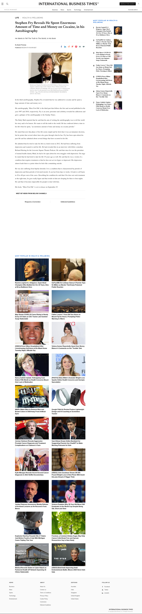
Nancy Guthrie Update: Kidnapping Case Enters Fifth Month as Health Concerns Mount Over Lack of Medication (31, 380)
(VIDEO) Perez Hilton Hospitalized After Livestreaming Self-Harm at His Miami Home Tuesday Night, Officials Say (31, 348)
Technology (77, 10)
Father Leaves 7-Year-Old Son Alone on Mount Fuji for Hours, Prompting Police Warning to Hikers (66, 317)
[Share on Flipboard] (72, 46)
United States (75, 599)
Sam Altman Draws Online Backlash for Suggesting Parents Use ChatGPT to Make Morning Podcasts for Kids (67, 443)
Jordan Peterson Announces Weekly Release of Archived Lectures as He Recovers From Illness (31, 506)
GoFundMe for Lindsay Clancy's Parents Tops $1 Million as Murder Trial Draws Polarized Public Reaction (68, 285)
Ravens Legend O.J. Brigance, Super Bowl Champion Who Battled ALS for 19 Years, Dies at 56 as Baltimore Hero (32, 285)
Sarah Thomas (21, 45)
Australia (73, 586)
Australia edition (133, 10)
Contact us (43, 589)
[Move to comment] (83, 46)
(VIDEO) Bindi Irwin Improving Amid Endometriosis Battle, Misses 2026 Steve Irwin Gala (68, 570)
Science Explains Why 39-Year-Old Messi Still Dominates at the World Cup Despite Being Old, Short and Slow (68, 506)
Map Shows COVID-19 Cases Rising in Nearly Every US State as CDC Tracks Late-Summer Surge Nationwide (31, 317)
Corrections (43, 602)
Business (55, 10)
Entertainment (88, 10)
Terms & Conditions (45, 592)
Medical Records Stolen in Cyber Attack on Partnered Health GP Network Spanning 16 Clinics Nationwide (30, 570)
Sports (69, 10)
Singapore (74, 592)
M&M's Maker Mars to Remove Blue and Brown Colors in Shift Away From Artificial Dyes (30, 412)
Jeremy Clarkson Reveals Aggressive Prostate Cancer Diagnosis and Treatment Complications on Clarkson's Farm (30, 443)
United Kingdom (75, 595)
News (62, 10)
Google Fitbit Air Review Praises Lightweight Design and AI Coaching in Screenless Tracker (68, 412)
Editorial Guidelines (68, 202)
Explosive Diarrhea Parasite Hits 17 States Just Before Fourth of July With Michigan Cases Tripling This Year (30, 538)
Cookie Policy (44, 599)
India (72, 589)
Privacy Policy (44, 595)
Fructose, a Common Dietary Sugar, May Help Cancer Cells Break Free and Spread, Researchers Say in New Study (68, 538)
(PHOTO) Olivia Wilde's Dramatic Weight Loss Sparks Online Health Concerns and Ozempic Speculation (68, 380)
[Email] (80, 46)
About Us (42, 586)
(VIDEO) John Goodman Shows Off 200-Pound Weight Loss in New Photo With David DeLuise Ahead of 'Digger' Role (68, 475)
